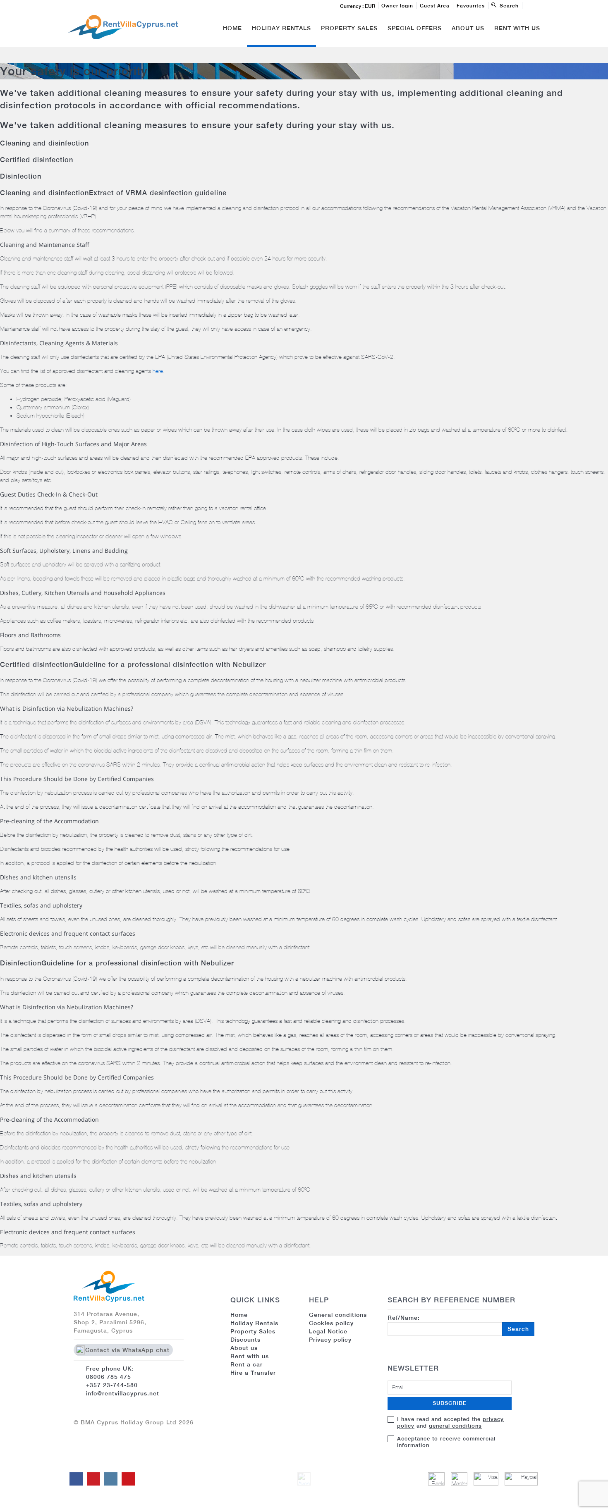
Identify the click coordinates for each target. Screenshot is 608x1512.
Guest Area (435, 6)
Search (518, 1329)
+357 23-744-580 (112, 1385)
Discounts (245, 1339)
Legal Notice (328, 1331)
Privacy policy (330, 1339)
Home (232, 28)
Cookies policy (331, 1323)
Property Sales (349, 28)
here (158, 371)
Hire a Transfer (253, 1372)
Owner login (397, 6)
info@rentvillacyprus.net (122, 1393)
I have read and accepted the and (450, 1422)
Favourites (471, 6)
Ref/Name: (458, 1323)
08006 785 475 (108, 1376)
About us (244, 1348)
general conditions (455, 1426)
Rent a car (246, 1364)
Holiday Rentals (281, 28)
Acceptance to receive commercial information (446, 1442)
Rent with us (517, 28)
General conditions (338, 1314)
